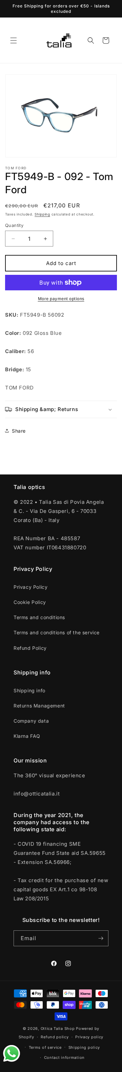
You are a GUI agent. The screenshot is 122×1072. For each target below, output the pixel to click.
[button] (13, 40)
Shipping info (29, 690)
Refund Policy (30, 648)
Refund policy (54, 1037)
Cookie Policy (30, 602)
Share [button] (19, 431)
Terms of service (45, 1047)
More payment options (61, 298)
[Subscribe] (100, 938)
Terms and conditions (39, 617)
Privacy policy (89, 1037)
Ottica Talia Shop (58, 1028)
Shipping (42, 214)
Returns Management (39, 705)
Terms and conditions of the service (57, 632)
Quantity (14, 225)
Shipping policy (84, 1047)
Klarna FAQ (27, 736)
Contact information (64, 1057)
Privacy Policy (30, 587)
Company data (31, 721)
